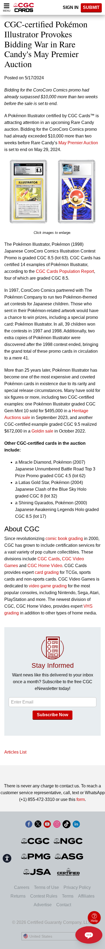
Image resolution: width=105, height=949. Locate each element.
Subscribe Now (52, 714)
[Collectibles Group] (68, 872)
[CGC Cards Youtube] (47, 825)
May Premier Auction (78, 142)
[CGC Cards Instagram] (57, 825)
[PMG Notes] (36, 856)
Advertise (43, 904)
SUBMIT (91, 7)
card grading (47, 572)
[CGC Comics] (35, 841)
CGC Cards (48, 559)
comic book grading (64, 538)
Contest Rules (43, 896)
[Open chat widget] (88, 935)
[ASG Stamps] (69, 856)
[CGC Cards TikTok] (66, 825)
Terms (68, 896)
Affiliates (86, 896)
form (80, 799)
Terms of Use (46, 887)
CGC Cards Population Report (65, 271)
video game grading (48, 586)
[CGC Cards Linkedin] (76, 825)
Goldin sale (42, 431)
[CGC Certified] (23, 7)
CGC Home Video (44, 565)
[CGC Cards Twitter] (37, 825)
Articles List (15, 752)
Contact (63, 904)
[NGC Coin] (68, 841)
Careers (21, 887)
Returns (18, 896)
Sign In (71, 7)
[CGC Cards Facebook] (29, 825)
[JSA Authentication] (37, 872)
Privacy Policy (77, 887)
